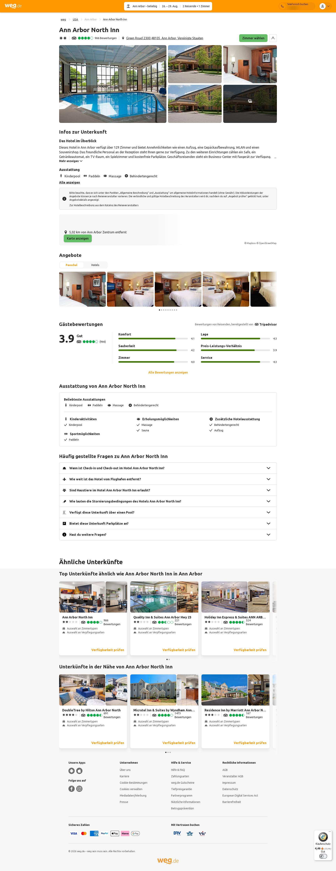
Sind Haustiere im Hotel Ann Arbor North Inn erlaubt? (109, 490)
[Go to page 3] (163, 310)
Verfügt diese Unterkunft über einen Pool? (101, 512)
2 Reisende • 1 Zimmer (196, 6)
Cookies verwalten (131, 789)
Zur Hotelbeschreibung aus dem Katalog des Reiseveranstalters (103, 205)
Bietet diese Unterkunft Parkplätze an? (99, 523)
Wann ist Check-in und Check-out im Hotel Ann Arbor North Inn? (116, 468)
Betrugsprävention (182, 808)
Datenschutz (230, 789)
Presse (124, 802)
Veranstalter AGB (232, 776)
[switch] (323, 856)
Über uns (125, 769)
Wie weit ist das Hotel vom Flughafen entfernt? (105, 479)
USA (75, 19)
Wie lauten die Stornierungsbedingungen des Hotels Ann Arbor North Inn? (125, 501)
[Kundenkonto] (325, 6)
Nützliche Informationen (185, 802)
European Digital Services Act (240, 795)
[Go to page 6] (170, 310)
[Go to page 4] (165, 310)
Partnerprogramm (181, 795)
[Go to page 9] (176, 310)
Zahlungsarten (180, 776)
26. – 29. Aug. (170, 6)
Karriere (124, 776)
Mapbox (251, 243)
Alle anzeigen (69, 182)
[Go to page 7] (172, 310)
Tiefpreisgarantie (181, 789)
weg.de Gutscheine (182, 782)
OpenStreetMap (267, 243)
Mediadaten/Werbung (133, 795)
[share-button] (273, 38)
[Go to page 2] (161, 310)
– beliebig (151, 6)
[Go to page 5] (168, 310)
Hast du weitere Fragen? (87, 534)
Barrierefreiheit (231, 802)
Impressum (229, 782)
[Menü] (329, 832)
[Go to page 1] (159, 310)
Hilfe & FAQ (178, 769)
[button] (112, 84)
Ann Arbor (139, 6)
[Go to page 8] (174, 310)
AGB (225, 769)
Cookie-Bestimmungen (133, 782)
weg (63, 19)
